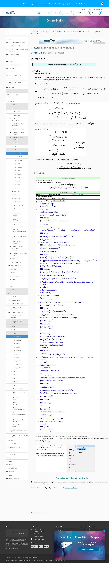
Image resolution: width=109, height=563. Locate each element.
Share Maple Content (14, 54)
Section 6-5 (17, 195)
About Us (9, 527)
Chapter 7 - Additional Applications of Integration (17, 248)
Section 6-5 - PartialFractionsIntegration (19, 231)
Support (38, 31)
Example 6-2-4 (18, 163)
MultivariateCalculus (16, 265)
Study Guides (13, 105)
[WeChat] (47, 546)
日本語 (30, 557)
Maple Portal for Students (16, 276)
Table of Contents (16, 262)
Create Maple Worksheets (15, 46)
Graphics (11, 72)
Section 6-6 (17, 198)
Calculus (13, 108)
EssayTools (12, 98)
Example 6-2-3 (18, 160)
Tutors (11, 286)
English (14, 557)
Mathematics (12, 58)
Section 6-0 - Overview (18, 205)
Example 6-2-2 (18, 156)
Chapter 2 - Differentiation (17, 303)
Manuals (11, 464)
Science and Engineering (15, 75)
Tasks (11, 283)
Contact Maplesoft (87, 9)
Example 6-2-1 (18, 153)
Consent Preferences (49, 560)
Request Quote (98, 9)
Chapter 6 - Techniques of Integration (80, 31)
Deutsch (25, 557)
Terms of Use (35, 560)
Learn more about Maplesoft (12, 548)
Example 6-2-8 (18, 177)
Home (33, 31)
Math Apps (11, 87)
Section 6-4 (17, 191)
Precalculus (14, 269)
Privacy (41, 560)
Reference (11, 457)
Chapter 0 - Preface (17, 111)
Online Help (44, 31)
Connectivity (12, 79)
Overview (13, 272)
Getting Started (12, 39)
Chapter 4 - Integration (18, 129)
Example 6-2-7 (18, 174)
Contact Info (34, 527)
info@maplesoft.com (39, 539)
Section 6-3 (17, 188)
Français (19, 557)
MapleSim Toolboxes (14, 478)
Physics (11, 61)
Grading (12, 101)
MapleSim (11, 475)
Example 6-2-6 (18, 170)
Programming (12, 68)
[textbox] (73, 64)
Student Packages (14, 94)
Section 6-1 (17, 146)
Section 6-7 (17, 202)
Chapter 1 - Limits (16, 115)
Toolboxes (11, 471)
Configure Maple (13, 468)
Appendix (14, 258)
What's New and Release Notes (17, 42)
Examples (15, 143)
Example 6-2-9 (18, 181)
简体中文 (35, 557)
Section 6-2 (17, 149)
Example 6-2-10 (19, 184)
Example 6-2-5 (18, 167)
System (10, 461)
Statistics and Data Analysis (16, 65)
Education (11, 91)
